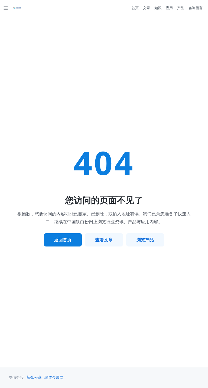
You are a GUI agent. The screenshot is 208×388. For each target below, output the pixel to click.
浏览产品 (145, 240)
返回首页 (63, 240)
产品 (180, 7)
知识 (157, 7)
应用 (169, 7)
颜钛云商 (34, 377)
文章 (146, 7)
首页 (135, 7)
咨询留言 (195, 7)
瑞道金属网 (53, 377)
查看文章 (104, 240)
